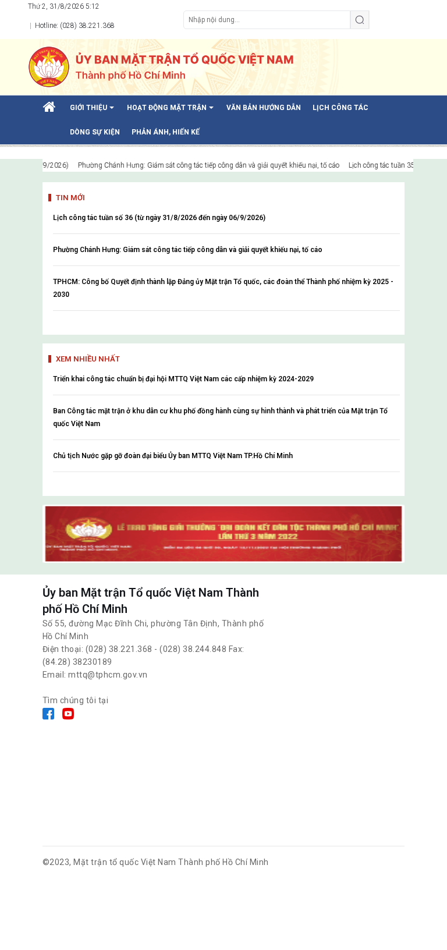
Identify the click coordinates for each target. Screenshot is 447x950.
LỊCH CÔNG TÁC (340, 108)
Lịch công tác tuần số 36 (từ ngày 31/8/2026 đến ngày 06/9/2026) (159, 218)
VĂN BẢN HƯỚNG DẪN (263, 108)
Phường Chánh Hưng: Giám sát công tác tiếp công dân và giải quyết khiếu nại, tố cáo (187, 250)
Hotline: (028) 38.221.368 (74, 26)
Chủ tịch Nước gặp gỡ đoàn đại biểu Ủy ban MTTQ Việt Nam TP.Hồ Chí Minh (173, 456)
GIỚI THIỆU (94, 112)
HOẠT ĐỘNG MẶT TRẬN (172, 112)
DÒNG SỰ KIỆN (95, 132)
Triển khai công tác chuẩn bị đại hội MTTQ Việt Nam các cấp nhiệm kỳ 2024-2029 (183, 379)
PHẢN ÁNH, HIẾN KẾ (166, 132)
